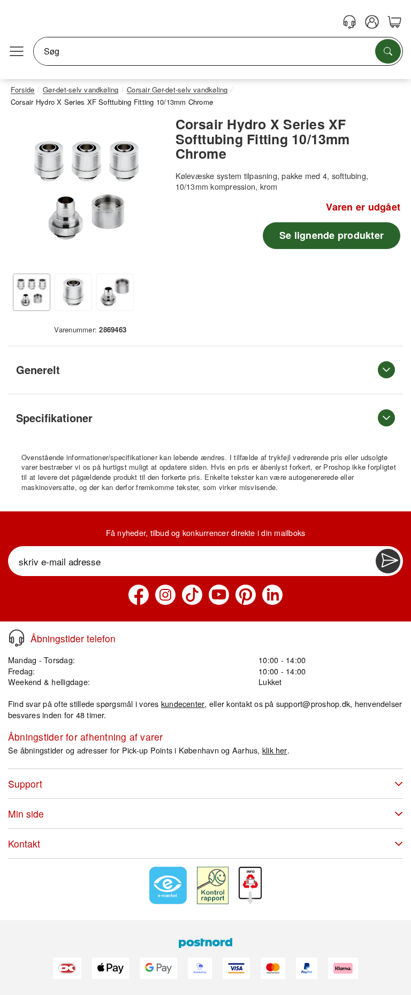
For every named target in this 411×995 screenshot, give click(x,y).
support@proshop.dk (313, 703)
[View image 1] (31, 292)
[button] (86, 190)
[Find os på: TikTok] (192, 594)
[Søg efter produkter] (388, 51)
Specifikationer (54, 417)
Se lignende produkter (331, 235)
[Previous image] (26, 193)
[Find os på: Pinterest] (245, 594)
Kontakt (24, 843)
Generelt (38, 369)
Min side (26, 813)
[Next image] (146, 193)
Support (25, 783)
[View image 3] (115, 292)
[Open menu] (17, 51)
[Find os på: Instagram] (165, 594)
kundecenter (183, 703)
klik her (274, 750)
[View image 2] (73, 292)
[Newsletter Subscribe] (388, 561)
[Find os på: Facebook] (138, 594)
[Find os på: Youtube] (219, 594)
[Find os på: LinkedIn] (272, 594)
